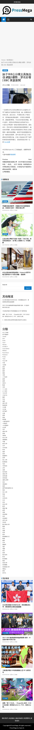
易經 (3, 451)
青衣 (3, 550)
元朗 (3, 375)
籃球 (3, 506)
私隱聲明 (27, 718)
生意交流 (4, 498)
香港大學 (4, 562)
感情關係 (4, 439)
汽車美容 (4, 466)
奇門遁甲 (4, 411)
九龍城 (4, 365)
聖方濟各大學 (6, 524)
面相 (3, 552)
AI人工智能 (7, 85)
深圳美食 (4, 478)
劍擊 (3, 381)
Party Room (5, 352)
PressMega (13, 728)
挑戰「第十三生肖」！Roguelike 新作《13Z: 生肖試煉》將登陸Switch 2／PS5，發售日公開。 (17, 705)
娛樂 (3, 415)
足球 (3, 542)
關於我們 (5, 718)
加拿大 (4, 383)
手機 (3, 441)
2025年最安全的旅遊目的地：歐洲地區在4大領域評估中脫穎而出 (24, 163)
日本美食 (4, 447)
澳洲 (3, 486)
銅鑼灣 (4, 544)
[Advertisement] (17, 40)
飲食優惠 (4, 558)
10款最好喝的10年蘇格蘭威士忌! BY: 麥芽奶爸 (14, 311)
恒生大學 (4, 437)
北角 (3, 387)
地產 (3, 401)
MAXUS (4, 350)
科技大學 (4, 504)
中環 (3, 362)
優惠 (3, 373)
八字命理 (4, 377)
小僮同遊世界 (6, 421)
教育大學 (4, 443)
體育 (3, 571)
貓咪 (3, 540)
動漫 (3, 385)
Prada (4, 356)
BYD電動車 (5, 334)
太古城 (4, 409)
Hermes (4, 344)
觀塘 (3, 538)
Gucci (3, 342)
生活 (3, 500)
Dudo (3, 340)
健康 (3, 369)
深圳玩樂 (4, 476)
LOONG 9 (5, 346)
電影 (3, 546)
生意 (3, 496)
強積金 (4, 435)
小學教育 (4, 423)
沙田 (3, 468)
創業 (3, 379)
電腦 (3, 548)
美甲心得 (4, 520)
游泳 (3, 482)
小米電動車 (5, 425)
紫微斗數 (4, 508)
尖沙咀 (4, 427)
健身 (3, 371)
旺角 (3, 449)
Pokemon (5, 354)
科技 (3, 502)
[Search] (31, 19)
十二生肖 (4, 389)
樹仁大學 (4, 459)
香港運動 (4, 564)
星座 (3, 453)
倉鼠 (3, 367)
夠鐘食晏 (4, 405)
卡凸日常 (4, 393)
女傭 (3, 413)
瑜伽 (3, 494)
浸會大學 (4, 474)
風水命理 (4, 554)
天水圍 (4, 407)
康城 (3, 433)
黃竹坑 (4, 573)
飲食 (3, 556)
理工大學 (4, 492)
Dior (3, 338)
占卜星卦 (4, 391)
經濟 (3, 510)
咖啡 (3, 397)
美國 (3, 512)
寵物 (3, 417)
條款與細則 (19, 718)
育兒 (3, 528)
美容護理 (4, 518)
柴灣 (3, 457)
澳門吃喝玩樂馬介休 (7, 488)
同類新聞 (13, 154)
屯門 (3, 429)
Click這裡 (7, 142)
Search (4, 284)
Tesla (3, 358)
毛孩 (3, 464)
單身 (3, 399)
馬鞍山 (4, 569)
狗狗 (3, 490)
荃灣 (3, 532)
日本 (3, 445)
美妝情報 (4, 514)
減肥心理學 (5, 480)
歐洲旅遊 (5, 70)
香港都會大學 (6, 567)
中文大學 (4, 360)
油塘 (3, 470)
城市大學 (4, 403)
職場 (3, 526)
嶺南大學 (4, 431)
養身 (3, 560)
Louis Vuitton (5, 348)
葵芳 (3, 534)
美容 (3, 516)
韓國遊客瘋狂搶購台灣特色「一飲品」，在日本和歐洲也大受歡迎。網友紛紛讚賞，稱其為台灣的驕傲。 (9, 165)
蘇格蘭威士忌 (6, 536)
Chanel (4, 336)
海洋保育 (4, 472)
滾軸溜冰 (4, 484)
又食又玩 (4, 395)
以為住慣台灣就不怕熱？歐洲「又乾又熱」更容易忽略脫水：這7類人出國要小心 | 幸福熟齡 (16, 241)
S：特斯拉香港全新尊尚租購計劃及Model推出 (14, 320)
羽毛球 (4, 522)
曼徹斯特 (4, 455)
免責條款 (12, 718)
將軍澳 (4, 419)
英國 (3, 530)
